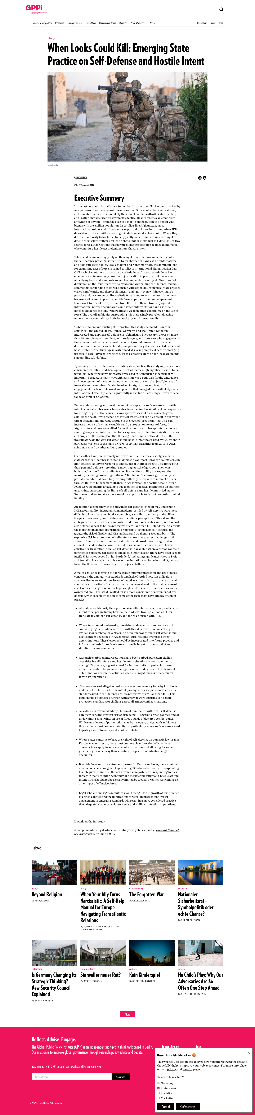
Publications (202, 23)
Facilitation (59, 23)
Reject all (166, 1107)
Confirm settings (187, 1107)
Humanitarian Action (107, 23)
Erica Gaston (81, 177)
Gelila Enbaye (141, 900)
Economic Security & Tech (42, 23)
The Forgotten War (146, 894)
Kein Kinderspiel (144, 974)
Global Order (91, 23)
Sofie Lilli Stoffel (96, 926)
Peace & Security (137, 23)
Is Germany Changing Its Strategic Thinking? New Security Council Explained (54, 984)
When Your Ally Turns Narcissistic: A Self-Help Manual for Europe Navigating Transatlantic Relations (103, 907)
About (213, 23)
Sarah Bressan (190, 920)
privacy (171, 1069)
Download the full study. (90, 821)
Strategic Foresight (74, 23)
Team (221, 23)
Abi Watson (42, 900)
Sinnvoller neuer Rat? (100, 974)
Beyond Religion (47, 894)
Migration (123, 23)
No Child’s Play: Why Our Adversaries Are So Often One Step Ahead (200, 981)
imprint (187, 1069)
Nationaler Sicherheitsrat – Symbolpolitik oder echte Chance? (196, 904)
